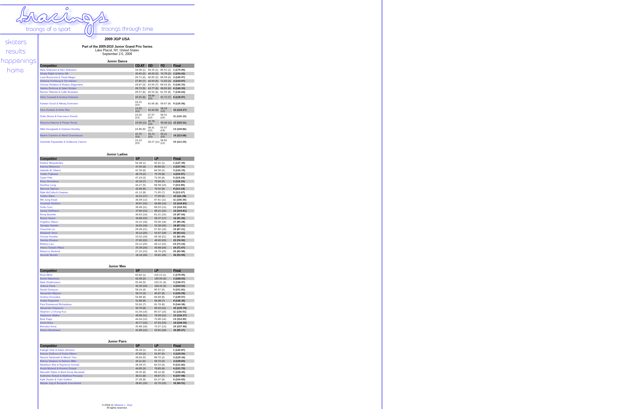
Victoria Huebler (49, 236)
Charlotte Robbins (50, 203)
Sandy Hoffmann (49, 210)
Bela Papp (46, 319)
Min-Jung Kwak (48, 199)
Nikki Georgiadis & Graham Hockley (60, 129)
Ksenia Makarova (50, 166)
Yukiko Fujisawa (49, 174)
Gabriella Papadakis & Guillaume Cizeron (63, 141)
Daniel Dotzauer (49, 289)
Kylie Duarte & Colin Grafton (56, 379)
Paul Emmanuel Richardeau (56, 304)
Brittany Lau (47, 244)
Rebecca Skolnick (50, 251)
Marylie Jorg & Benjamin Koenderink (60, 383)
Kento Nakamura (49, 278)
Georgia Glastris (49, 225)
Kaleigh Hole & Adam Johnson (57, 350)
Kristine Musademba (51, 163)
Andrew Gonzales (50, 297)
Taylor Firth (46, 177)
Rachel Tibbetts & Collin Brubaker (59, 92)
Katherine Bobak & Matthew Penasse (61, 375)
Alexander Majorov (50, 293)
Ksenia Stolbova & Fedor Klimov (58, 353)
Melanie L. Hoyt (123, 405)
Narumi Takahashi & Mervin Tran (58, 357)
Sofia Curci (46, 207)
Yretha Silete (47, 196)
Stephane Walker (50, 315)
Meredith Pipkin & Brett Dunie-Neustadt (62, 372)
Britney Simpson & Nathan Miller (58, 361)
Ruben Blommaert (50, 330)
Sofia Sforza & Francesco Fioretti (58, 116)
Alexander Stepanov (51, 308)
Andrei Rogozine (49, 300)
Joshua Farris (47, 286)
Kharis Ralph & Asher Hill (54, 73)
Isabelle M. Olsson (50, 170)
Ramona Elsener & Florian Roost (58, 122)
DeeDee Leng (48, 185)
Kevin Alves (46, 322)
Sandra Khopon (49, 240)
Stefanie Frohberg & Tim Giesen (58, 81)
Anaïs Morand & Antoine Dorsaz (58, 368)
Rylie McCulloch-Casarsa (54, 192)
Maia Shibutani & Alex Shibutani (58, 69)
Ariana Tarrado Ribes (52, 247)
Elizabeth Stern (48, 233)
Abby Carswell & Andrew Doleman (59, 97)
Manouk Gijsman (49, 188)
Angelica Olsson (49, 221)
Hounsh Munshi (49, 255)
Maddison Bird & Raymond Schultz (59, 364)
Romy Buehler (48, 214)
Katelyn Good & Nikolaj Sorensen (59, 103)
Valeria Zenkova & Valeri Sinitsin (58, 88)
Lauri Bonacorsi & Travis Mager (57, 77)
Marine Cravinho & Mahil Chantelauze (61, 135)
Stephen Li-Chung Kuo (53, 311)
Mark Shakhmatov (50, 282)
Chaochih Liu (47, 229)
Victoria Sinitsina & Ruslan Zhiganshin (61, 84)
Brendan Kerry (48, 326)
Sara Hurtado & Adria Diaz (55, 110)
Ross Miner (46, 274)
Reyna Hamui (47, 218)
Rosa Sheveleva (49, 181)
